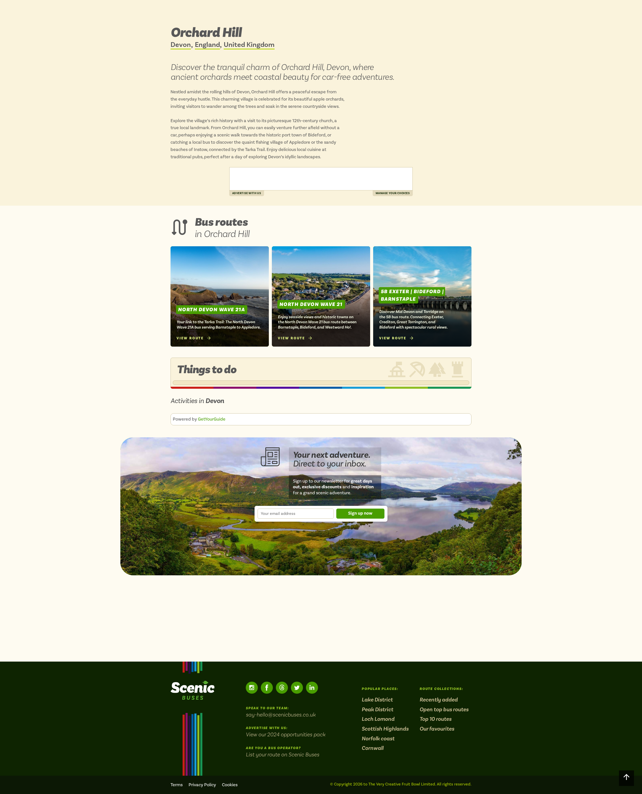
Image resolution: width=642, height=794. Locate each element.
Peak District (377, 709)
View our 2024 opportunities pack (285, 734)
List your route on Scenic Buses (282, 754)
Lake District (377, 700)
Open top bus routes (444, 709)
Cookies (229, 785)
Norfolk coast (378, 739)
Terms (177, 785)
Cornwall (372, 748)
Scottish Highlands (385, 729)
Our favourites (437, 729)
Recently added (439, 700)
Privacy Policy (202, 785)
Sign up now (360, 513)
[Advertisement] (321, 179)
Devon (181, 45)
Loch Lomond (378, 719)
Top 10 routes (435, 719)
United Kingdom (249, 45)
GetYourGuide (211, 419)
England (207, 45)
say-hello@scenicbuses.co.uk (280, 714)
